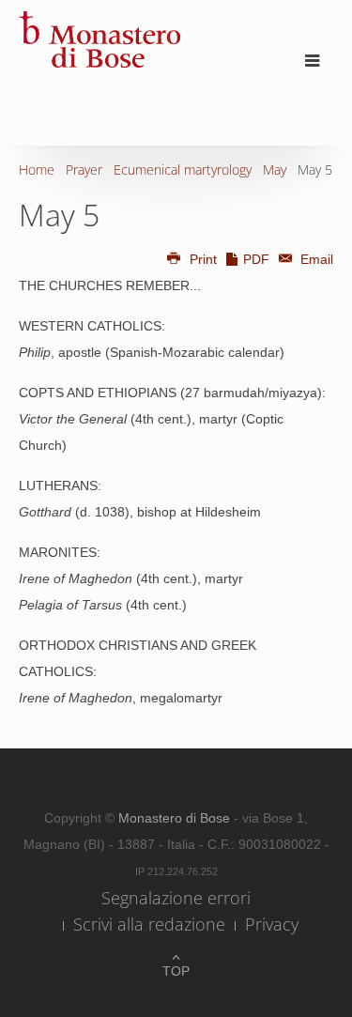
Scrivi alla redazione (149, 924)
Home (36, 169)
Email (315, 259)
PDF (256, 259)
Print (203, 259)
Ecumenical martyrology (183, 169)
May (274, 169)
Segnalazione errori (176, 897)
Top (176, 970)
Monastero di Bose (176, 817)
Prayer (84, 169)
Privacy (271, 924)
